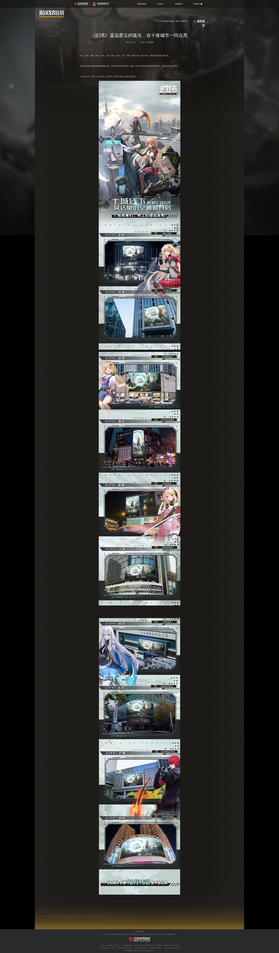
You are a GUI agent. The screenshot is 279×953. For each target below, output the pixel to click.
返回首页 (199, 21)
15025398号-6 (158, 948)
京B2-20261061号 (142, 948)
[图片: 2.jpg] (139, 478)
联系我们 (109, 945)
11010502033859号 (175, 948)
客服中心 (102, 945)
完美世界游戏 (81, 4)
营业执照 (176, 945)
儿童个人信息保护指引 (148, 945)
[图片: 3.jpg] (139, 756)
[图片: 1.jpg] (139, 215)
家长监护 (159, 945)
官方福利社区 (103, 4)
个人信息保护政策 (126, 945)
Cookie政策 (137, 945)
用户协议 (117, 945)
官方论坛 (160, 4)
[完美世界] (139, 943)
